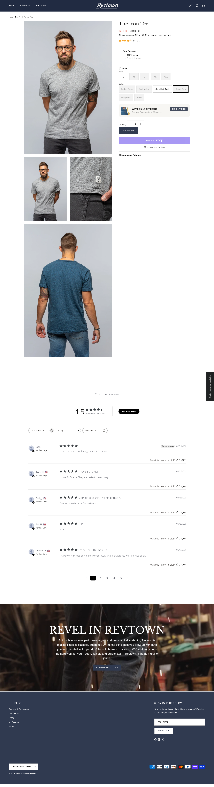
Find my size (179, 109)
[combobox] (68, 430)
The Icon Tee (28, 17)
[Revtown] (107, 5)
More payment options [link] (154, 147)
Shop (11, 5)
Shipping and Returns (130, 155)
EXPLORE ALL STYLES (107, 667)
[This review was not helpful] (183, 460)
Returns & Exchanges (19, 709)
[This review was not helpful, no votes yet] (183, 486)
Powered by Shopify (28, 774)
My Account (14, 722)
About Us (25, 5)
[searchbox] (39, 430)
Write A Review (129, 411)
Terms (11, 726)
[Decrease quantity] (129, 124)
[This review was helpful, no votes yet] (177, 460)
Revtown (17, 774)
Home (11, 17)
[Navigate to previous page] (86, 578)
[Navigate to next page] (128, 578)
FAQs (11, 718)
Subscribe (164, 731)
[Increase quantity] (141, 124)
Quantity (123, 124)
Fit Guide (41, 5)
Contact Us (14, 713)
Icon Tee (18, 17)
